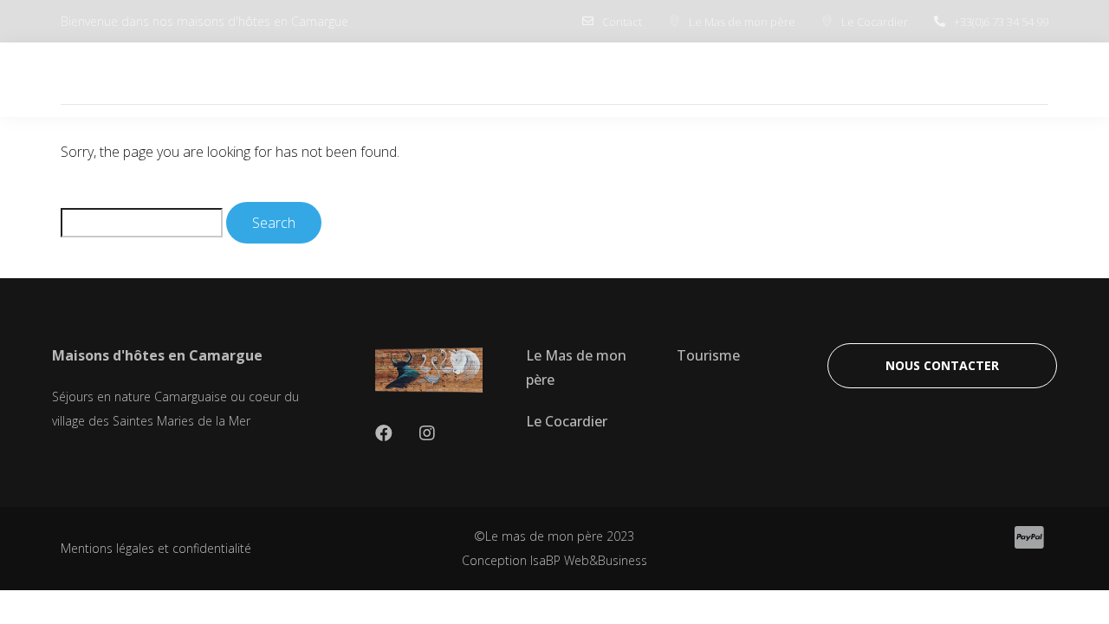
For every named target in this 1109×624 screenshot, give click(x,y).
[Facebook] (383, 433)
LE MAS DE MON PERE (610, 79)
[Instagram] (427, 433)
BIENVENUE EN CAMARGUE (409, 79)
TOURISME (894, 79)
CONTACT (998, 79)
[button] (942, 365)
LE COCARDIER (771, 79)
